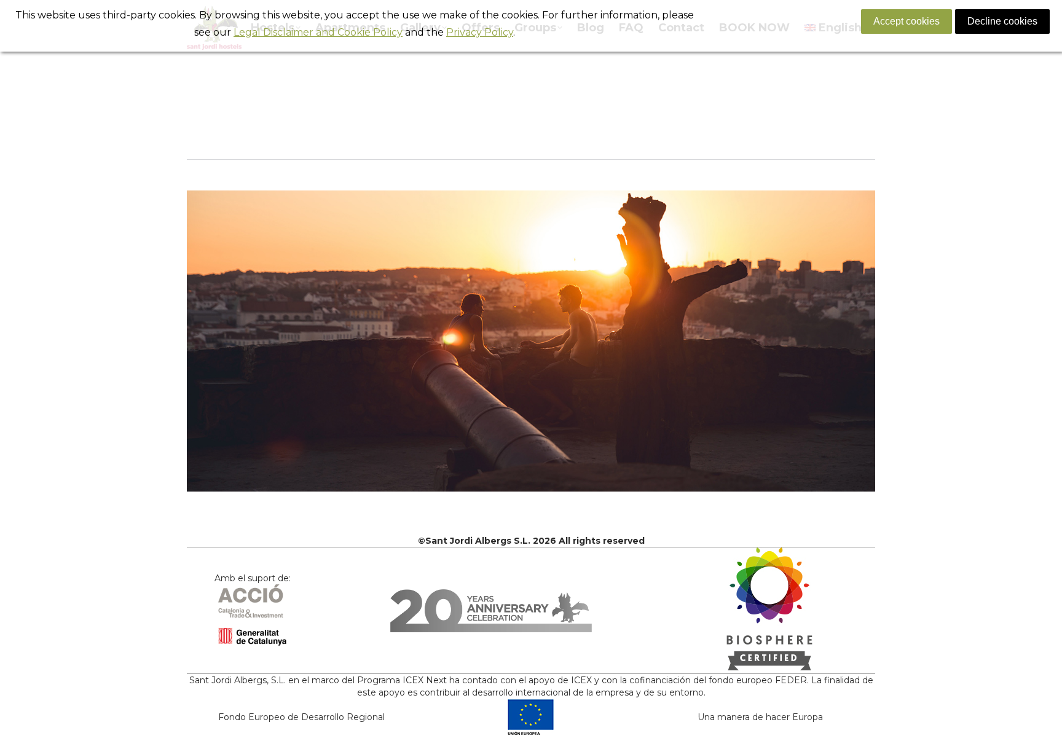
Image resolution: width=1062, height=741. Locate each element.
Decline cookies (1002, 21)
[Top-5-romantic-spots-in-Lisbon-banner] (531, 341)
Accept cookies (906, 21)
